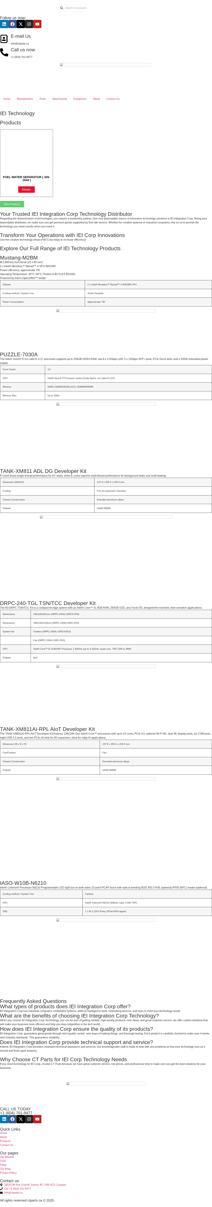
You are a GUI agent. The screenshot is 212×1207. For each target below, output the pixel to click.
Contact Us (113, 98)
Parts (43, 98)
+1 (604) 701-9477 (16, 1113)
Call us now (23, 49)
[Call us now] (4, 52)
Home (6, 98)
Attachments (59, 98)
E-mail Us (21, 36)
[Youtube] (37, 24)
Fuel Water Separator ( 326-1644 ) (26, 178)
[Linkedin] (4, 24)
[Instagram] (29, 24)
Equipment (80, 98)
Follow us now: (13, 18)
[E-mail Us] (4, 39)
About (96, 98)
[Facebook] (12, 24)
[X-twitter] (21, 24)
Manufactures (25, 98)
